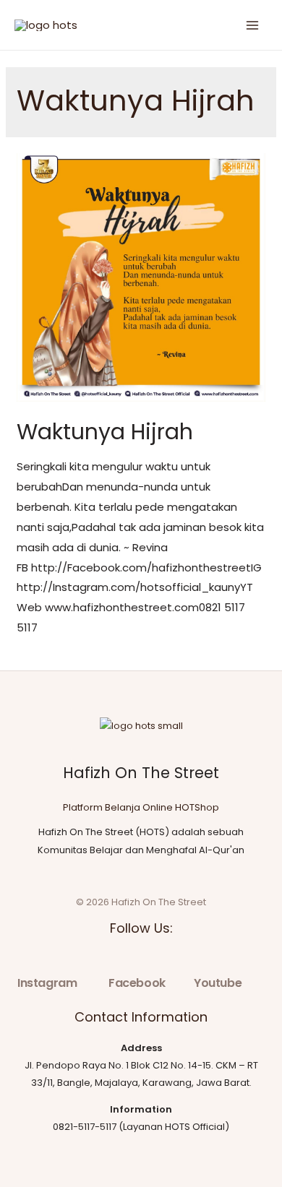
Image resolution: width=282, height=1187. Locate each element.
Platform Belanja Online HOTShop (141, 807)
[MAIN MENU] (252, 24)
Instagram (47, 983)
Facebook (137, 983)
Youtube (218, 983)
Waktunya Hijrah (105, 431)
